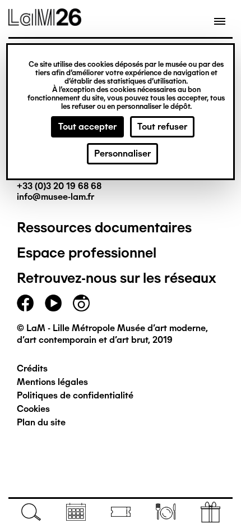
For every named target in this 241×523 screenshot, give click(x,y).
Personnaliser (122, 153)
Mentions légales (52, 382)
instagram (81, 303)
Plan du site (41, 422)
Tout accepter (87, 126)
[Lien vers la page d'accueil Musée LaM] (44, 22)
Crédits (32, 368)
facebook (25, 303)
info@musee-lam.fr (55, 196)
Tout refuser (162, 126)
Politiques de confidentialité (75, 395)
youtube (53, 303)
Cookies (33, 408)
